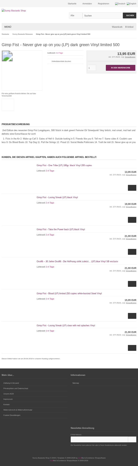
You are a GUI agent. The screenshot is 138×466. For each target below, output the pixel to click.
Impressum (8, 399)
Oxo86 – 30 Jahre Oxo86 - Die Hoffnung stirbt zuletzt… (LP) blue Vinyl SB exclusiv (77, 261)
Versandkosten (130, 57)
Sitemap (75, 383)
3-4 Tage (59, 53)
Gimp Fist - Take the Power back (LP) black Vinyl (61, 229)
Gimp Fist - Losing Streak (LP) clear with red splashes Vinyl (66, 325)
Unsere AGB (8, 394)
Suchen (129, 15)
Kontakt (6, 404)
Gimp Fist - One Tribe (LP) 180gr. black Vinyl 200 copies (64, 165)
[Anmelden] (132, 439)
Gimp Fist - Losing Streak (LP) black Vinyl (57, 197)
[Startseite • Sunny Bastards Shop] (24, 10)
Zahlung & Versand (11, 383)
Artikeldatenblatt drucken (61, 61)
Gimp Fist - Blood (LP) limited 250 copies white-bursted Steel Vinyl (69, 293)
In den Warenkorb (120, 68)
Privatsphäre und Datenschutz (15, 388)
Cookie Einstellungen (11, 415)
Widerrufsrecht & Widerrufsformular (17, 410)
